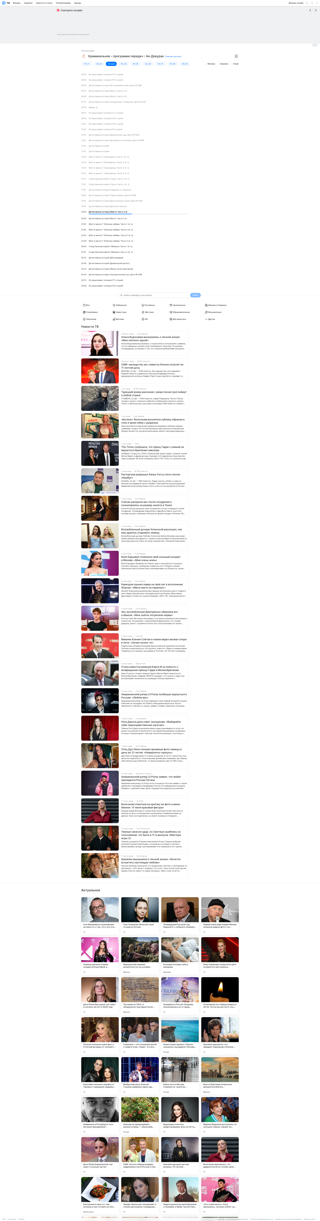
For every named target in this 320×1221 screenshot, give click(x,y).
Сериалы (224, 64)
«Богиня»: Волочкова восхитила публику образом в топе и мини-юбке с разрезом (152, 421)
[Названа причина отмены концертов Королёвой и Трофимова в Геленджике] (100, 956)
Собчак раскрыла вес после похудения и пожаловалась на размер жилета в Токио (146, 503)
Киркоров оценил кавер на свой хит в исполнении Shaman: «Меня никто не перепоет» (152, 586)
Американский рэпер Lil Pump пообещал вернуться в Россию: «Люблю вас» (154, 696)
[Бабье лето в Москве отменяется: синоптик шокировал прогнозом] (180, 1076)
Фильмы (211, 64)
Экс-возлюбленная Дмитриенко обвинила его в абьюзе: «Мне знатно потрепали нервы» (149, 613)
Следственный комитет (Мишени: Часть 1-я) (109, 246)
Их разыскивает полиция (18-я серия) (106, 118)
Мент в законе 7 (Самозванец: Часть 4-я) (107, 173)
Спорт (236, 64)
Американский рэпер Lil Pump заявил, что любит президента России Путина (151, 778)
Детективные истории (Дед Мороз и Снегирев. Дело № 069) (116, 140)
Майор (92, 107)
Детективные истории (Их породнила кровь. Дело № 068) (115, 85)
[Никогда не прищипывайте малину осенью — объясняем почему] (140, 1116)
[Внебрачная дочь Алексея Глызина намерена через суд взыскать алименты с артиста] (140, 1076)
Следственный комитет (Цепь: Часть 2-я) (108, 184)
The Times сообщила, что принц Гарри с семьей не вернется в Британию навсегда (152, 448)
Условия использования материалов (288, 1219)
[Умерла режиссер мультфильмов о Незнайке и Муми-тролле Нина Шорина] (180, 1196)
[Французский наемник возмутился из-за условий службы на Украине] (140, 956)
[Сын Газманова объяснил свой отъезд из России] (140, 916)
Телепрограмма (87, 51)
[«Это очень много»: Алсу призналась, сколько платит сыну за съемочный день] (220, 1196)
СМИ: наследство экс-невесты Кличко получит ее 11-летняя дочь (152, 366)
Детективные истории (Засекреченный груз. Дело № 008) (115, 274)
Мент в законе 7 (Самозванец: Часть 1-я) (107, 157)
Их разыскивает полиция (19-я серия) (106, 124)
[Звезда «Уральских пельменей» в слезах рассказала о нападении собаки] (140, 1196)
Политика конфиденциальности (261, 1219)
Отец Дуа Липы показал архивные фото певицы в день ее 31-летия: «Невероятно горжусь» (151, 751)
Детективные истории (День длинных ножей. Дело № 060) (116, 201)
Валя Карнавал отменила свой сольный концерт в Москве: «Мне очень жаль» (150, 558)
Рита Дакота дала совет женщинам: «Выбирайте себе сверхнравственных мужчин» (151, 723)
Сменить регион (173, 56)
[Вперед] (316, 10)
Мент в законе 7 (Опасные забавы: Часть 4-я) (109, 241)
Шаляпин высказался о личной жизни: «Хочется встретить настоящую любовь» (150, 861)
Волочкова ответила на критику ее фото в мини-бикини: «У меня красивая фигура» (151, 806)
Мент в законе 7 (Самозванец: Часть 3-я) (107, 168)
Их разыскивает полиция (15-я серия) (106, 74)
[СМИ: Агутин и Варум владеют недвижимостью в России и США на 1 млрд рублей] (140, 1156)
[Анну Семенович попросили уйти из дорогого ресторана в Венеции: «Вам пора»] (220, 956)
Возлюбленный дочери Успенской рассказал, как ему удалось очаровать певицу (151, 531)
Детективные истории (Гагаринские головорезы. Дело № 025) (117, 102)
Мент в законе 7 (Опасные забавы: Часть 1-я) (109, 224)
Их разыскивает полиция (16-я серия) (106, 80)
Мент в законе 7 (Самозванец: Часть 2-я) (107, 162)
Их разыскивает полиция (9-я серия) (105, 129)
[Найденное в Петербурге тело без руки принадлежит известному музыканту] (100, 1116)
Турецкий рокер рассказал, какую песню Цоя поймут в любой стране (154, 394)
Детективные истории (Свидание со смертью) (110, 190)
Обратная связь (310, 1219)
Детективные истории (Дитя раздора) (106, 257)
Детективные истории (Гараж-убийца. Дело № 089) (112, 195)
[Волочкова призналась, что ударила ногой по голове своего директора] (220, 1156)
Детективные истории (99, 146)
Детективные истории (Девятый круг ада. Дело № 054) (114, 135)
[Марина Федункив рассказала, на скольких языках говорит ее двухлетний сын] (220, 1116)
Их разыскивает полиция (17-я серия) (106, 113)
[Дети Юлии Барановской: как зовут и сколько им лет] (100, 1156)
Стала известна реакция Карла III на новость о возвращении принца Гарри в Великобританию (150, 668)
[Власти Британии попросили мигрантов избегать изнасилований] (220, 1076)
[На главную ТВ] (8, 3)
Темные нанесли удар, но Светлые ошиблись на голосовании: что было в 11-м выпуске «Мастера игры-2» (151, 835)
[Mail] (4, 3)
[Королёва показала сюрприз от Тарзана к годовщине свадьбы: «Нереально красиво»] (100, 1076)
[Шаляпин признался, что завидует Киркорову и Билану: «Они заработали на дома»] (220, 1036)
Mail (4, 1219)
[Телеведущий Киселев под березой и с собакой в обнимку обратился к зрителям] (180, 916)
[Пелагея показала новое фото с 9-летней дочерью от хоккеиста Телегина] (100, 1036)
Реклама (21, 1219)
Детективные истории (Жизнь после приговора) (111, 269)
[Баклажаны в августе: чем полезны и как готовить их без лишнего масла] (100, 1196)
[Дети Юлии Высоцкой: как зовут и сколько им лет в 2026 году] (100, 996)
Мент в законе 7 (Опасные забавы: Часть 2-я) (109, 229)
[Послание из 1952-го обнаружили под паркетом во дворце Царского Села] (140, 996)
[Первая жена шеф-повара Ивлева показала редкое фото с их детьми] (220, 916)
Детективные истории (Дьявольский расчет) (109, 263)
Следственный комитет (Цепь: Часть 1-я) (107, 179)
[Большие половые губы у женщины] (180, 956)
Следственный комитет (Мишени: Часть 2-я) (109, 252)
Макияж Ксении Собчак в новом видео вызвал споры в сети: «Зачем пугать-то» (154, 641)
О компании (12, 1219)
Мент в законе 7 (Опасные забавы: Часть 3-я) (109, 235)
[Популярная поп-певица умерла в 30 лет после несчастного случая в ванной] (220, 996)
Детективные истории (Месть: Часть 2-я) (108, 91)
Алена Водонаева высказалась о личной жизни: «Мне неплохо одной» (150, 339)
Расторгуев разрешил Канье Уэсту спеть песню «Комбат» (150, 476)
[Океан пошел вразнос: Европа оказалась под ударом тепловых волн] (180, 1036)
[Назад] (310, 10)
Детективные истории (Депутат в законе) (108, 206)
